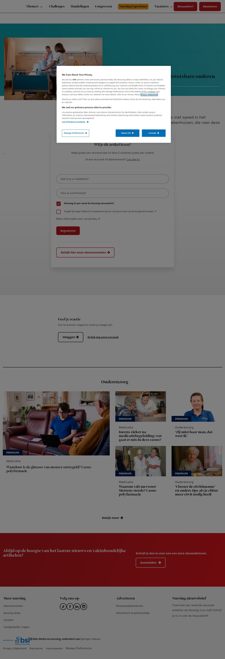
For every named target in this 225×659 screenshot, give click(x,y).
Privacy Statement (149, 94)
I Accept (152, 133)
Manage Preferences (74, 133)
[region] (114, 104)
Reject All (126, 133)
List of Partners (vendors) (74, 122)
